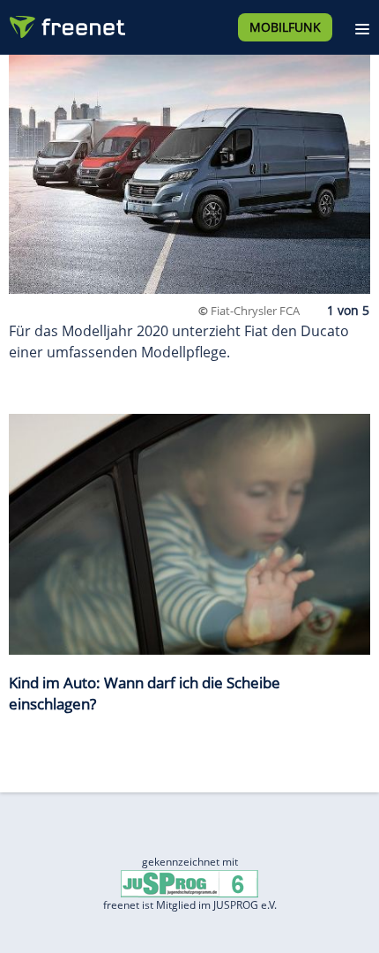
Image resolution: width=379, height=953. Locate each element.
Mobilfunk (285, 27)
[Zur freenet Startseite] (65, 23)
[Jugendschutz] (189, 882)
